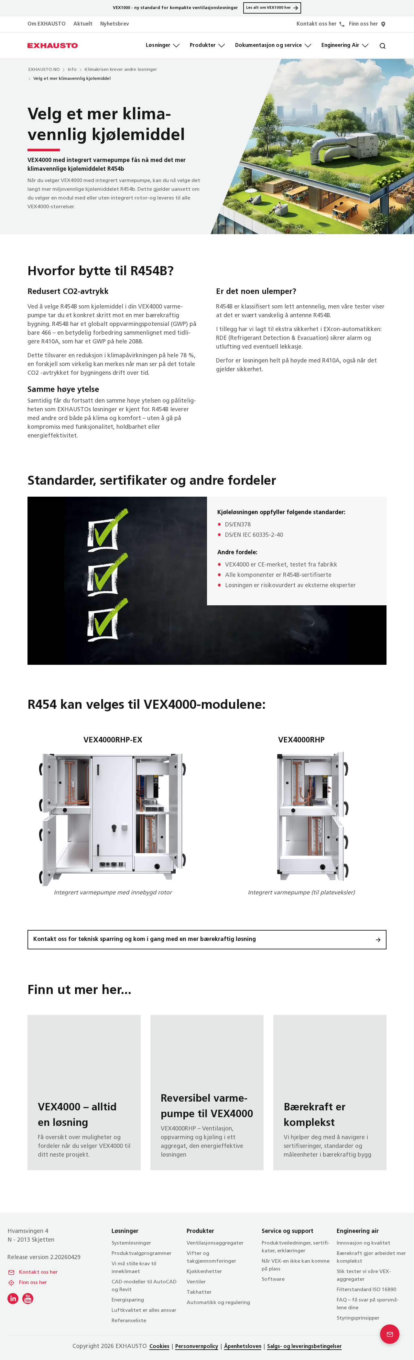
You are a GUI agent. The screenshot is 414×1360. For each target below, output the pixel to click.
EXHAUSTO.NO (44, 69)
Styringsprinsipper (358, 1318)
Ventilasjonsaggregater (215, 1243)
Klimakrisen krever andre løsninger (120, 69)
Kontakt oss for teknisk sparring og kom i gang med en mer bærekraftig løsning (144, 940)
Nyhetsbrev (114, 24)
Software (273, 1279)
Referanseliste (129, 1320)
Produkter (203, 45)
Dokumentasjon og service (268, 45)
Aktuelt (83, 24)
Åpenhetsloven (242, 1346)
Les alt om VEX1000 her (268, 8)
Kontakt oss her (38, 1272)
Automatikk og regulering (218, 1302)
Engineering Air (340, 45)
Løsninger (158, 45)
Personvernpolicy (196, 1346)
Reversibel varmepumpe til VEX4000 (207, 1092)
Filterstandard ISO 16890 (366, 1289)
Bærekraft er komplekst (330, 1092)
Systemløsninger (131, 1243)
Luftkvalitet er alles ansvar (144, 1310)
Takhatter (199, 1292)
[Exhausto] (52, 45)
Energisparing (128, 1300)
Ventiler (196, 1282)
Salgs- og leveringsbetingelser (304, 1346)
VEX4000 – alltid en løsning (84, 1092)
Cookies (159, 1346)
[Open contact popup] (389, 1334)
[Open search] (377, 45)
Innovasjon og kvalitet (363, 1243)
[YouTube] (27, 1298)
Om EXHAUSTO (46, 24)
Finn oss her (33, 1282)
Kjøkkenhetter (204, 1271)
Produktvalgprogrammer (141, 1253)
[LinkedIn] (12, 1298)
